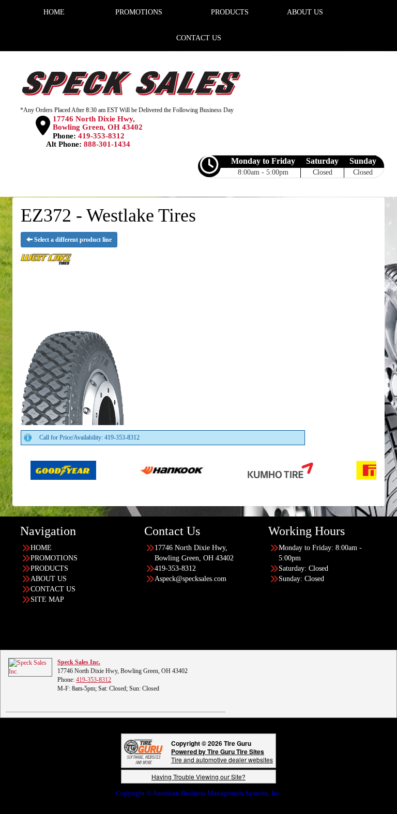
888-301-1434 (107, 144)
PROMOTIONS (54, 558)
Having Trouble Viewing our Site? (198, 776)
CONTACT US (198, 38)
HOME (41, 548)
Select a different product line (72, 239)
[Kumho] (252, 469)
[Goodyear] (35, 469)
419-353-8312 (101, 136)
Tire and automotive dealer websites (222, 755)
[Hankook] (143, 469)
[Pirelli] (360, 469)
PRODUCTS (49, 568)
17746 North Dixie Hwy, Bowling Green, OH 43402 (98, 123)
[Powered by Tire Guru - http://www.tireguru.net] (143, 750)
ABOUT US (48, 579)
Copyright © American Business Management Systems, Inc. (199, 793)
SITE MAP (47, 599)
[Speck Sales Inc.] (30, 666)
